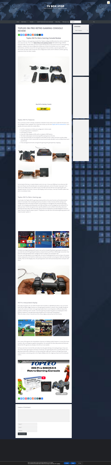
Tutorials (31, 21)
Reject (73, 463)
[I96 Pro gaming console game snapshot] (43, 335)
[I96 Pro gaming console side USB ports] (26, 178)
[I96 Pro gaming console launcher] (26, 247)
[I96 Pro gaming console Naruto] (26, 335)
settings (58, 463)
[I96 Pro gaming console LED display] (43, 161)
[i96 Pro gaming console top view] (26, 161)
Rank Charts (23, 21)
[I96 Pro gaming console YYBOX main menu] (60, 247)
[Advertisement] (55, 12)
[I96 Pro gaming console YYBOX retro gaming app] (43, 247)
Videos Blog (57, 21)
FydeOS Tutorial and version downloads (45, 21)
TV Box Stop (55, 6)
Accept (66, 463)
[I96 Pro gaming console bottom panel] (43, 178)
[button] (94, 21)
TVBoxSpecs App (65, 21)
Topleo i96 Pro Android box (59, 124)
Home (18, 21)
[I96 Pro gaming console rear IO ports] (60, 161)
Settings (79, 463)
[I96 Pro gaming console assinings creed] (60, 335)
